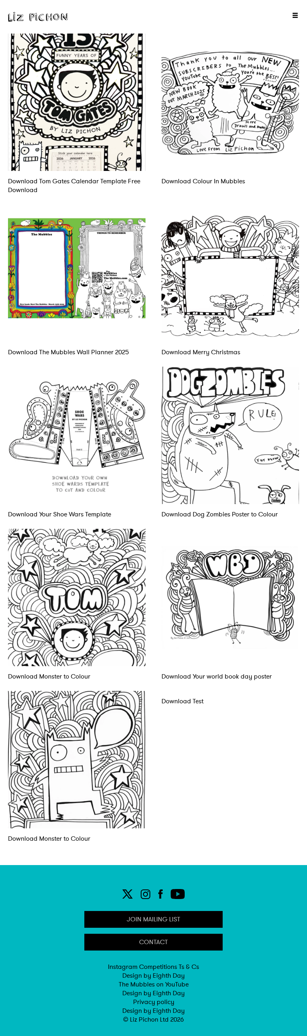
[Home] (38, 17)
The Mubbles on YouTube (154, 984)
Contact (153, 942)
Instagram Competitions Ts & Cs (153, 967)
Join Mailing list (153, 919)
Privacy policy (153, 1002)
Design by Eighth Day (153, 975)
